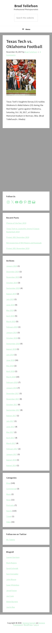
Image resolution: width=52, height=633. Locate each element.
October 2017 (11, 404)
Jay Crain (10, 596)
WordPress (28, 625)
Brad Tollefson (26, 5)
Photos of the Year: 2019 (16, 223)
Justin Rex (10, 607)
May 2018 (10, 366)
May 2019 (10, 310)
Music (8, 494)
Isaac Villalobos (12, 585)
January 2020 (11, 266)
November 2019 (12, 277)
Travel (8, 516)
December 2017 (12, 393)
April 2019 (10, 316)
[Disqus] (26, 160)
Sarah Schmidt (12, 568)
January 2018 (11, 388)
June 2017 (10, 426)
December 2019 (12, 271)
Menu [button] (28, 29)
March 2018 (11, 377)
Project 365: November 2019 (17, 248)
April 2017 (10, 438)
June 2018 (10, 360)
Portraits (10, 505)
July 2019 (10, 299)
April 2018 (10, 371)
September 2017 (13, 410)
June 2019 (10, 305)
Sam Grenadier (12, 574)
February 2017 (12, 449)
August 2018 (11, 349)
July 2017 (10, 421)
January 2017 (11, 454)
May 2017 (10, 432)
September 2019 (13, 288)
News (8, 500)
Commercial (11, 488)
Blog (8, 483)
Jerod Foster (11, 590)
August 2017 (11, 415)
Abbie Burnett (12, 601)
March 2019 (11, 321)
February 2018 (12, 382)
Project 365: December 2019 (17, 237)
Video (8, 522)
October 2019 (11, 282)
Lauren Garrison (12, 557)
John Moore (11, 579)
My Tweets (10, 539)
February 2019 (12, 327)
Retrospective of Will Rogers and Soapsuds (24, 243)
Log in (36, 625)
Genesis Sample (29, 623)
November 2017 (12, 399)
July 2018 (10, 354)
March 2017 (11, 443)
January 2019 (11, 332)
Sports (9, 511)
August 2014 (11, 465)
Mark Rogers (11, 563)
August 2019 (11, 294)
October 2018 (11, 338)
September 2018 (13, 343)
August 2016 (11, 460)
